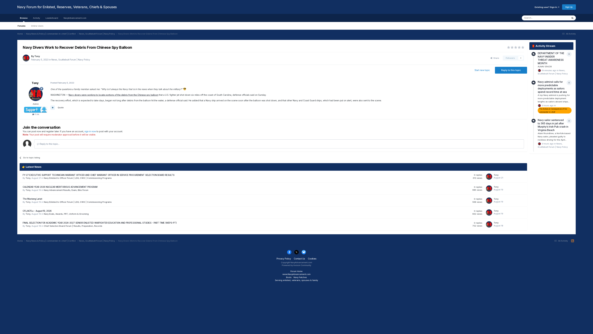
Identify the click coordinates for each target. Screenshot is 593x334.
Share (495, 58)
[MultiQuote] (52, 107)
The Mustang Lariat (32, 199)
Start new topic (482, 70)
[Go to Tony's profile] (26, 58)
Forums (21, 26)
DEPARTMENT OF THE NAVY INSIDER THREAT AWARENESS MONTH (551, 58)
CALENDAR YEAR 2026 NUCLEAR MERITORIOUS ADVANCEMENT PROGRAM (60, 187)
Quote (61, 107)
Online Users (37, 26)
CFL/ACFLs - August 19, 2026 (37, 211)
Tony (37, 56)
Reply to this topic (511, 70)
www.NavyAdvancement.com (296, 274)
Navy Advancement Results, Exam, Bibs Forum (66, 190)
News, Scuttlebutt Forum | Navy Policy (70, 59)
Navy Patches (300, 277)
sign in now (90, 131)
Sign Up (569, 7)
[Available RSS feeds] (572, 241)
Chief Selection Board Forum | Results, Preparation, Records (73, 226)
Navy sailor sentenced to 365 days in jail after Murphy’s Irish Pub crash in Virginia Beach (553, 125)
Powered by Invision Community (296, 265)
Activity (36, 18)
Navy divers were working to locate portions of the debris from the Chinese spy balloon (113, 95)
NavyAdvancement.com (75, 18)
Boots (289, 277)
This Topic (560, 18)
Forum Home (296, 271)
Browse (23, 18)
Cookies (312, 258)
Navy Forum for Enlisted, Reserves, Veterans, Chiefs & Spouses (67, 7)
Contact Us (299, 258)
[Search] (572, 17)
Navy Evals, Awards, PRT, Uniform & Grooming (66, 214)
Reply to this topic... (49, 144)
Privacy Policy (284, 258)
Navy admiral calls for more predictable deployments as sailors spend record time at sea (552, 86)
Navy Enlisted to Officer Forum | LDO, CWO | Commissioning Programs (78, 178)
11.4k (36, 114)
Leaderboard (52, 18)
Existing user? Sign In (546, 7)
